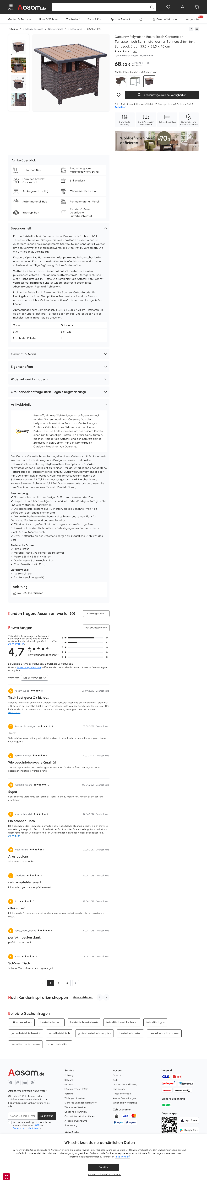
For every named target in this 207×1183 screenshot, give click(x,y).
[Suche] (152, 7)
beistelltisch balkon (130, 1033)
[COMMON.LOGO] (32, 7)
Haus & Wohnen (49, 19)
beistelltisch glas (155, 1022)
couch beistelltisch (59, 1044)
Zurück (14, 29)
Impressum (119, 1089)
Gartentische (75, 29)
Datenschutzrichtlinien (25, 1128)
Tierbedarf (73, 19)
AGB (37, 1125)
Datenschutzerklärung (125, 1084)
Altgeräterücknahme (76, 1120)
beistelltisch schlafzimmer (164, 1033)
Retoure (69, 1080)
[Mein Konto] (183, 7)
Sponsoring (71, 1125)
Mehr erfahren (16, 643)
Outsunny (67, 325)
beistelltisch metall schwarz (122, 1022)
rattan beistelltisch (21, 1022)
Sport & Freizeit (120, 19)
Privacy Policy (122, 1156)
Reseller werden (122, 1093)
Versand (69, 1093)
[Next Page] (75, 983)
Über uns (118, 1075)
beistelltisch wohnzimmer (25, 1044)
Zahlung (69, 1075)
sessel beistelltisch (59, 1033)
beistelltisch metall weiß (84, 1022)
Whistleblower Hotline (125, 1102)
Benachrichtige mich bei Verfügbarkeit (164, 94)
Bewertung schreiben (96, 627)
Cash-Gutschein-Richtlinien (80, 1116)
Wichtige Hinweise (75, 1098)
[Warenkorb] (197, 7)
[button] (58, 228)
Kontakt (69, 1084)
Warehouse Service (75, 1107)
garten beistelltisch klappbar (94, 1033)
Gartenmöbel (55, 29)
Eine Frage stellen (96, 613)
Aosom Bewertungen (124, 1098)
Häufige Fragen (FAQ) (76, 1089)
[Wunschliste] (168, 7)
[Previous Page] (42, 983)
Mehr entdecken (83, 997)
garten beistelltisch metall (25, 1033)
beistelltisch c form (51, 1022)
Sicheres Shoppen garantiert (81, 1102)
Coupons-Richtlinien (76, 1111)
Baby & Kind (95, 19)
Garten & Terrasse (19, 19)
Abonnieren (47, 1115)
